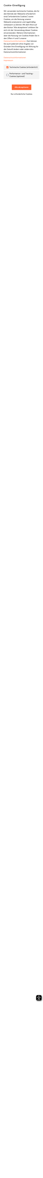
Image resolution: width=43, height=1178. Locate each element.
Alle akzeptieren (22, 87)
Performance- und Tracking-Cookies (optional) (21, 74)
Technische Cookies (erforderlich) (23, 67)
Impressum (8, 60)
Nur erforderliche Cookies (21, 94)
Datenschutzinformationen (15, 41)
